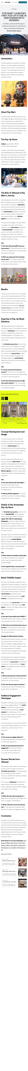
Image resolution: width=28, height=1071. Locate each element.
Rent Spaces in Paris (16, 843)
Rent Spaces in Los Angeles (9, 847)
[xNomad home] (7, 2)
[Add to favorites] (25, 403)
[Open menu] (2, 2)
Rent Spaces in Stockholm (18, 845)
